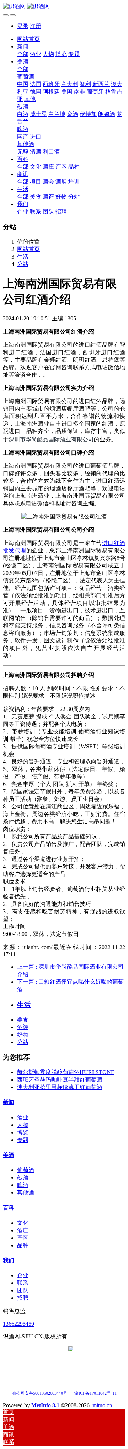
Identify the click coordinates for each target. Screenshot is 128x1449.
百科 (8, 1208)
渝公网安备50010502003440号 (39, 1393)
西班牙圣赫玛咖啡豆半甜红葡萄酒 (59, 1080)
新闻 (8, 1102)
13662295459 (18, 1324)
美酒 (8, 1155)
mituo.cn (102, 1405)
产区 (22, 1238)
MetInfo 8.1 (45, 1405)
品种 (22, 1245)
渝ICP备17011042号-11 (95, 1393)
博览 (22, 1132)
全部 (22, 54)
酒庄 (22, 1230)
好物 (22, 1035)
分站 (22, 264)
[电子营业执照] (70, 1393)
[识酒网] (64, 6)
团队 (22, 1290)
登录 (22, 26)
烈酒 (22, 1177)
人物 (22, 1125)
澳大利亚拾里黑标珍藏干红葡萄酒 (59, 1087)
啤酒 (22, 1185)
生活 (22, 257)
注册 (35, 26)
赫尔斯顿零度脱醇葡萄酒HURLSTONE (65, 1072)
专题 (22, 1140)
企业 (22, 1275)
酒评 (22, 1027)
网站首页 (28, 39)
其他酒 (25, 1192)
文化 (22, 1223)
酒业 (22, 1117)
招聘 (22, 1298)
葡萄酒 (25, 1170)
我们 (8, 1260)
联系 (22, 1283)
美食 (22, 1020)
